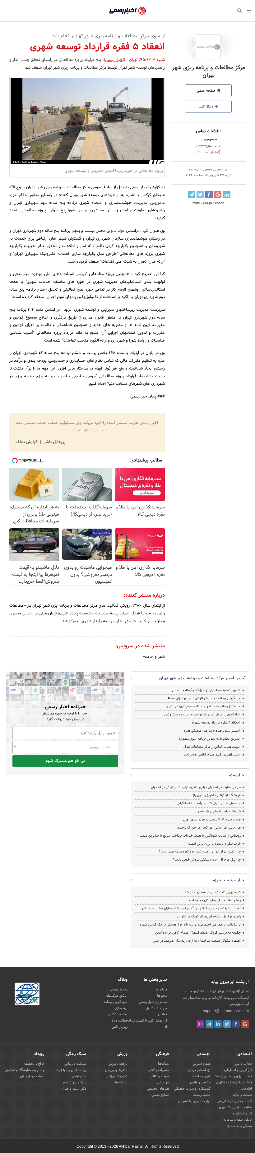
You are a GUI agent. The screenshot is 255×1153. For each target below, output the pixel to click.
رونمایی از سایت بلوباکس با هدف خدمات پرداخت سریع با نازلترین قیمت (190, 835)
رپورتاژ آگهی (120, 1027)
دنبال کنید (206, 106)
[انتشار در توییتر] (200, 194)
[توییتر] (227, 1024)
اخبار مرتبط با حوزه (229, 880)
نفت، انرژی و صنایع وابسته (233, 1076)
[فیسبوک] (236, 1024)
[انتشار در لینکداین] (226, 194)
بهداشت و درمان (199, 1070)
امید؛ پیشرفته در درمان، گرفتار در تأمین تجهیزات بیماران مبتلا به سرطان (191, 908)
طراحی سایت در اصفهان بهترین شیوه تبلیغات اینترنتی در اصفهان (196, 787)
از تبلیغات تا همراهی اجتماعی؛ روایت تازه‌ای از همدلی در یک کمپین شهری (190, 924)
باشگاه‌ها (121, 1082)
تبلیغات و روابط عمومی (194, 1101)
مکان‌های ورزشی (116, 1070)
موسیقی (163, 1082)
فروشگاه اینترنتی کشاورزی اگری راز (217, 795)
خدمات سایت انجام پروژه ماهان (219, 811)
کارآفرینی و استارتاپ (238, 1070)
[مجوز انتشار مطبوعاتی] (27, 995)
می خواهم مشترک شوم (65, 761)
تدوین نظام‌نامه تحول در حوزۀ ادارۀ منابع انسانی (206, 690)
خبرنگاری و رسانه (116, 1002)
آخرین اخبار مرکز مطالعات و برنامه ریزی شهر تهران (202, 678)
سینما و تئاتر (160, 1076)
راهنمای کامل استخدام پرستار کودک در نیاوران (209, 916)
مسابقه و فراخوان (32, 1076)
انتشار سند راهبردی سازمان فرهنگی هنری (211, 730)
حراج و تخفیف (34, 1064)
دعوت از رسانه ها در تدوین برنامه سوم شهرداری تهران (202, 706)
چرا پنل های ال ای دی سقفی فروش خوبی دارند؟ (207, 859)
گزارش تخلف (27, 442)
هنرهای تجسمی (158, 1088)
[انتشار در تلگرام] (191, 194)
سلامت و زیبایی (75, 1064)
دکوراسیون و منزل (73, 1088)
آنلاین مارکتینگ (117, 996)
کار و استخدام (242, 1113)
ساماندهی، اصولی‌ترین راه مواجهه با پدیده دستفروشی (202, 714)
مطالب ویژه (120, 1020)
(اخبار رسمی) (114, 60)
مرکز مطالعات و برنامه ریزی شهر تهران (208, 71)
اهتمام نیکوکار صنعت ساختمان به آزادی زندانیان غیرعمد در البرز (197, 941)
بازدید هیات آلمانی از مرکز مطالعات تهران (211, 747)
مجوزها (162, 996)
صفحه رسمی (206, 91)
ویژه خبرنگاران (118, 1014)
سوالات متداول (156, 1008)
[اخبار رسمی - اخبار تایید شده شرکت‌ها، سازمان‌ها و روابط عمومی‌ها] (127, 11)
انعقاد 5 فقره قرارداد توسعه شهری (216, 722)
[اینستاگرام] (200, 1024)
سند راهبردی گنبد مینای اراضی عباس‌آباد (212, 754)
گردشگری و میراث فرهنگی (192, 1088)
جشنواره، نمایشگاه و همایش (24, 1070)
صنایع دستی (160, 1095)
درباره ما (161, 989)
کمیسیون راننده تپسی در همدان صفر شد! (212, 892)
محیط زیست (202, 1095)
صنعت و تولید (242, 1095)
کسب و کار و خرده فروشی (234, 1101)
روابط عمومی (118, 989)
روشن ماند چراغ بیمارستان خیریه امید (214, 900)
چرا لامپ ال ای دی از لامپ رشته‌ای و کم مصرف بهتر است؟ (200, 851)
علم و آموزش (201, 1064)
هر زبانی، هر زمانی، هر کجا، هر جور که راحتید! (208, 827)
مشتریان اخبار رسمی (153, 1002)
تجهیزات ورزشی (117, 1076)
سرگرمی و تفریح (74, 1082)
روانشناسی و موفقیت (71, 1070)
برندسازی (121, 1008)
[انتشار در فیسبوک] (209, 194)
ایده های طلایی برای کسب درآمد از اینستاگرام (209, 803)
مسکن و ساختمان (239, 1126)
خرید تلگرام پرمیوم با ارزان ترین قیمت (214, 844)
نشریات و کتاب (158, 1070)
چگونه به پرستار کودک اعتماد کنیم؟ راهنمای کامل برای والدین (198, 932)
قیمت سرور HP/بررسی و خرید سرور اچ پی (211, 819)
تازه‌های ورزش (118, 1064)
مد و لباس (79, 1076)
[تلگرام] (209, 1024)
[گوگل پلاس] (245, 1024)
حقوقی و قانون (200, 1082)
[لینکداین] (218, 1024)
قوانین (162, 1014)
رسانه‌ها (163, 1064)
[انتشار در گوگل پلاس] (217, 194)
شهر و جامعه (154, 656)
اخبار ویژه (237, 775)
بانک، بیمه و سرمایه (237, 1120)
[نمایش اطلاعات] (208, 152)
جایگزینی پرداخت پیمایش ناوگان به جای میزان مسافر (203, 698)
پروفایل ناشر (54, 442)
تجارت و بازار (243, 1064)
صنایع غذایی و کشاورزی (235, 1107)
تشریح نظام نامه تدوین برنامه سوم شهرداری (209, 739)
